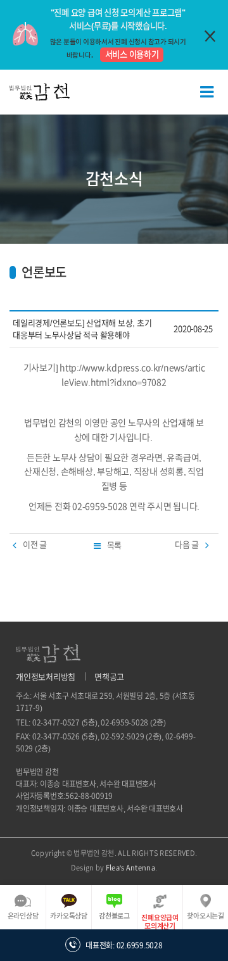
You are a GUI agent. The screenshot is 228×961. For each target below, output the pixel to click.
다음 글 (187, 545)
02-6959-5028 (124, 722)
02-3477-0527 (56, 722)
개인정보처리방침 (45, 677)
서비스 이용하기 (132, 54)
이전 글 (35, 545)
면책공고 (109, 677)
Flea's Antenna (130, 867)
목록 (114, 545)
